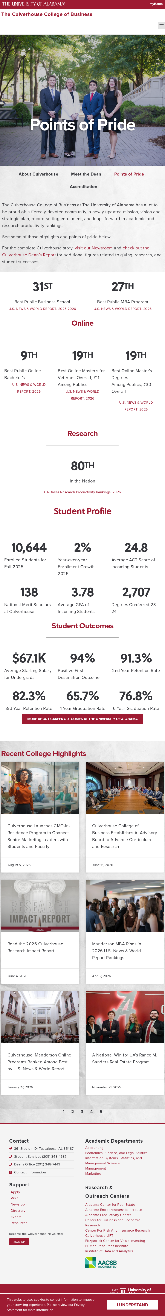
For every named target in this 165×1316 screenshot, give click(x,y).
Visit (14, 1198)
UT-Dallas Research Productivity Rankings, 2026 (82, 492)
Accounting (94, 1147)
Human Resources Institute (106, 1245)
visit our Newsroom (94, 248)
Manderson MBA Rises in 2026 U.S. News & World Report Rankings (116, 951)
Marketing (93, 1173)
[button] (161, 25)
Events (16, 1216)
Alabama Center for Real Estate (110, 1204)
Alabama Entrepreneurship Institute (113, 1209)
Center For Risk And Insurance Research (117, 1230)
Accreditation (83, 186)
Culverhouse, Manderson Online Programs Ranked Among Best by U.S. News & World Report (39, 1062)
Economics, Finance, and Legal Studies (116, 1152)
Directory (18, 1210)
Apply (15, 1192)
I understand (132, 1305)
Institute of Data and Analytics (109, 1251)
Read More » (24, 853)
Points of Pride (129, 174)
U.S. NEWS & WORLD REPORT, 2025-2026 (42, 308)
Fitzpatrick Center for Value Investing (115, 1240)
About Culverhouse (38, 174)
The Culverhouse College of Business (46, 14)
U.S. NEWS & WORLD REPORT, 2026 (122, 308)
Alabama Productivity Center (108, 1214)
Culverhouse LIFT (99, 1235)
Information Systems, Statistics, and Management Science (113, 1161)
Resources (19, 1222)
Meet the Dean (86, 174)
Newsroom (19, 1204)
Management (95, 1168)
